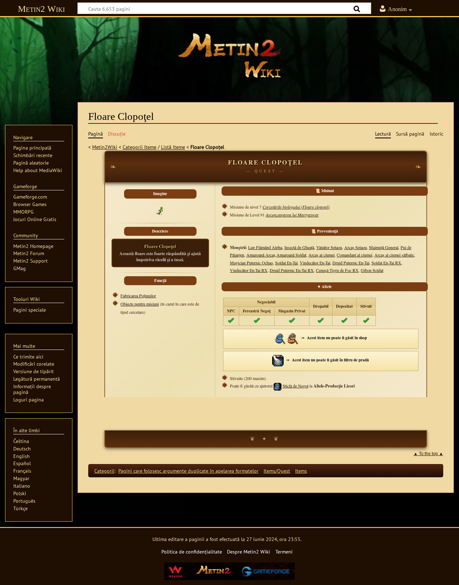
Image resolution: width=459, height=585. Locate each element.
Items (301, 470)
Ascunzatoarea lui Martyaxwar (292, 215)
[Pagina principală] (229, 55)
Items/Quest (277, 470)
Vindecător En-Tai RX (249, 270)
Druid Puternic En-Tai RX (292, 270)
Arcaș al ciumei (321, 255)
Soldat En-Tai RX (386, 262)
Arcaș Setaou (355, 247)
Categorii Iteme (139, 146)
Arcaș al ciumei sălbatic (394, 255)
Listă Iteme (173, 146)
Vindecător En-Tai (315, 262)
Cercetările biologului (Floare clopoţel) (296, 207)
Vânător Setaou (329, 247)
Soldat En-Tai (286, 262)
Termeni (284, 551)
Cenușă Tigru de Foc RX (337, 270)
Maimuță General (383, 247)
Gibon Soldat (372, 270)
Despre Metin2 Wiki (248, 551)
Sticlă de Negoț (295, 386)
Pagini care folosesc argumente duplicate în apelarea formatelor (188, 470)
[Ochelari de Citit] (293, 338)
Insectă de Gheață (299, 247)
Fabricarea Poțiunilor (138, 295)
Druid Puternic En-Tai (350, 262)
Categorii (104, 470)
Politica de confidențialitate (191, 551)
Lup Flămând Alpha (265, 247)
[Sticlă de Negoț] (280, 338)
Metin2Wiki (104, 146)
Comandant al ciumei (354, 255)
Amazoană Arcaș (260, 255)
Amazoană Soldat (291, 255)
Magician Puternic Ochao (251, 262)
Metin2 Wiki (41, 9)
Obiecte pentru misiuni (139, 304)
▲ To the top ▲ (428, 454)
